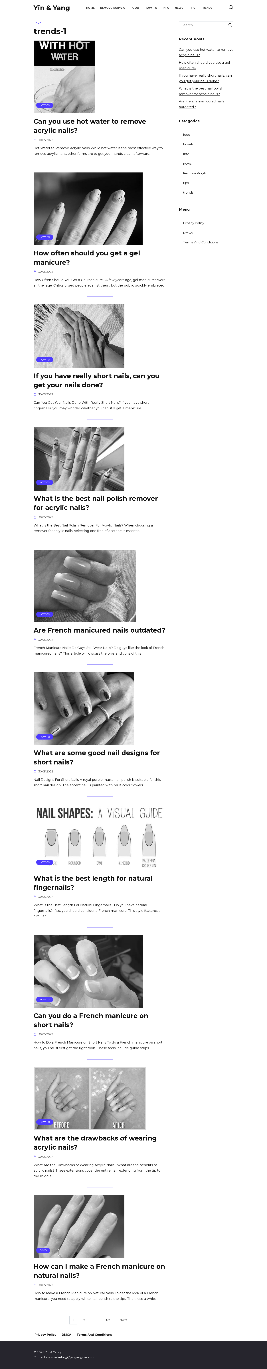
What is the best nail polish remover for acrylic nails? (96, 503)
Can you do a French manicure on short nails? (91, 1020)
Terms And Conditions (201, 242)
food (186, 134)
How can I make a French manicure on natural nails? (99, 1270)
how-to (188, 144)
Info (166, 7)
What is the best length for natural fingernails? (93, 882)
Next (123, 1320)
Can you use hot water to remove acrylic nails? (90, 125)
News (179, 7)
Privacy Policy (193, 223)
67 (108, 1320)
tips (186, 183)
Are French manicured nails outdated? (99, 630)
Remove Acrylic (112, 7)
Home (90, 7)
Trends (207, 7)
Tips (192, 7)
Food (135, 7)
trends (188, 192)
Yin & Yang (52, 8)
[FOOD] (79, 1256)
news (187, 163)
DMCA (188, 233)
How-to (151, 7)
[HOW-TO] (64, 111)
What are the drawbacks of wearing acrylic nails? (95, 1142)
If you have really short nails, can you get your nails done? (96, 380)
